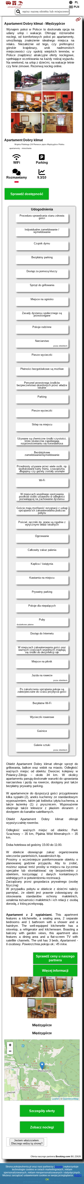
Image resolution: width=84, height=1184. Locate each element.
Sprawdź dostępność (26, 194)
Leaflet (55, 1098)
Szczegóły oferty (42, 1111)
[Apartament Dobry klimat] (28, 80)
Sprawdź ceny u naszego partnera (55, 958)
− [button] (10, 1051)
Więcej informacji (55, 970)
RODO (78, 1175)
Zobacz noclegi (42, 1127)
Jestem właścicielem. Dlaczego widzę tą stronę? (26, 1142)
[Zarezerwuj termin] (78, 19)
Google (59, 1166)
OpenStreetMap (70, 1098)
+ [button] (10, 1045)
